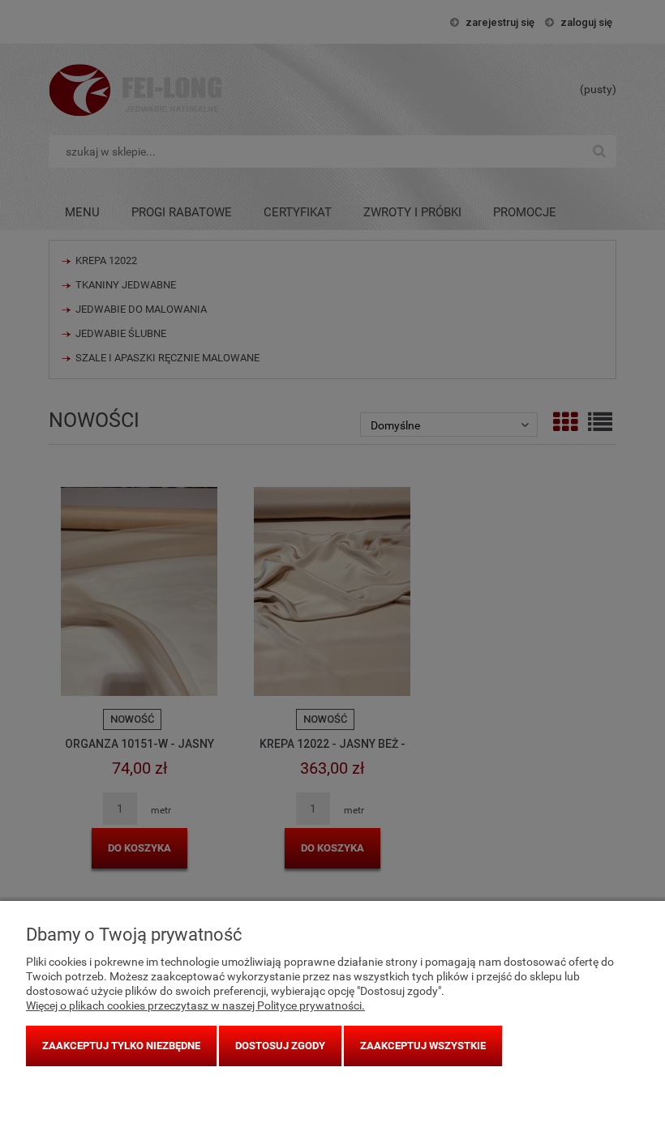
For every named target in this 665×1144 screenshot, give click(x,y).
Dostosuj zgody (280, 1045)
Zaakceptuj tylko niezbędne (121, 1045)
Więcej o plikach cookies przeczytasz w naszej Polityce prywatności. (195, 1005)
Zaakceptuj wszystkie (423, 1045)
